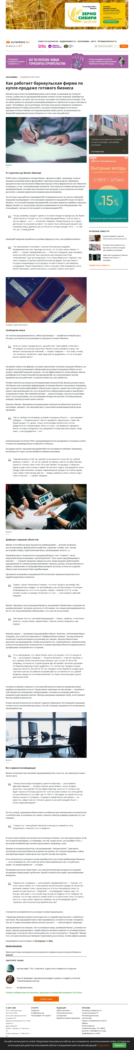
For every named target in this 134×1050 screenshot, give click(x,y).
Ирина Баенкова (14, 946)
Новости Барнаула (48, 41)
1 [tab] (123, 151)
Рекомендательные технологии (90, 1016)
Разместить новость (99, 265)
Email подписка (88, 1026)
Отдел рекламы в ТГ (90, 1013)
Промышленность (107, 41)
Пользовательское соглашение (64, 1014)
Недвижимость (68, 41)
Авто (93, 41)
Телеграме (40, 941)
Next (125, 125)
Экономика (83, 41)
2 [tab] (125, 151)
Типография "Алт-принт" (41, 1015)
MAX (98, 1033)
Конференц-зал (37, 1013)
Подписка (35, 1010)
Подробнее (103, 1045)
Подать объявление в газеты (94, 1020)
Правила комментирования (68, 1018)
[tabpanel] (108, 135)
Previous (91, 125)
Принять (119, 1045)
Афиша (85, 1023)
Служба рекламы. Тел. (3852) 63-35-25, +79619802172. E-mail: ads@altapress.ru (94, 1031)
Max (51, 941)
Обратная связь (63, 1010)
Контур (9, 955)
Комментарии (46, 999)
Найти (124, 46)
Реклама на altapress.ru (92, 1010)
